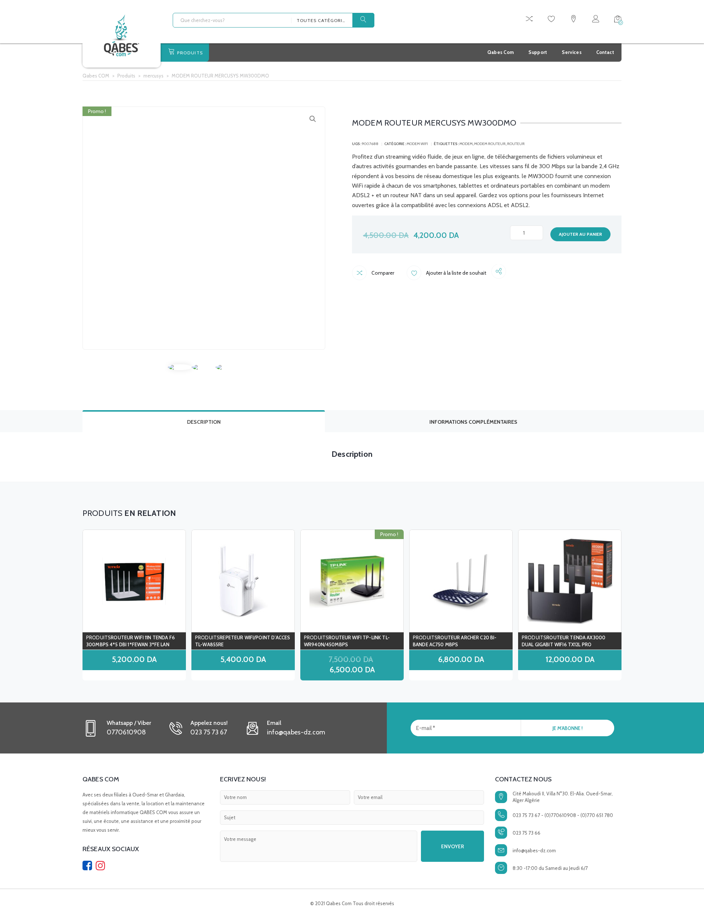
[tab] (203, 421)
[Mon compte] (595, 20)
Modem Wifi (417, 143)
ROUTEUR (516, 143)
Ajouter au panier (580, 234)
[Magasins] (573, 20)
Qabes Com (500, 52)
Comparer (382, 273)
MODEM (466, 143)
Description (204, 422)
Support (537, 52)
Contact (605, 52)
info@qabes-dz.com (534, 850)
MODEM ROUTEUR (490, 143)
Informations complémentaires (473, 422)
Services (571, 52)
